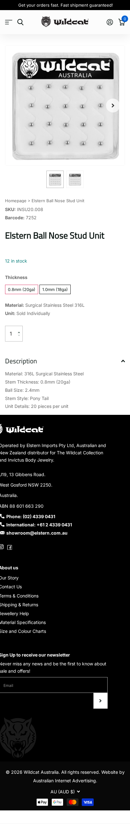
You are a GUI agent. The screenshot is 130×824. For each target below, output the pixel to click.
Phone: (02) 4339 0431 (30, 516)
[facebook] (9, 546)
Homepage (16, 200)
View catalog (8, 22)
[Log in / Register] (109, 22)
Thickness (16, 277)
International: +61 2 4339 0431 (39, 524)
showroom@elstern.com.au (37, 533)
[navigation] (55, 179)
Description (21, 361)
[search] (20, 22)
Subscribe (100, 701)
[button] (113, 105)
